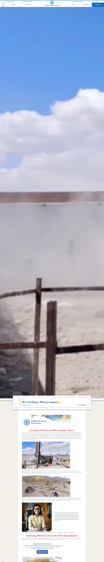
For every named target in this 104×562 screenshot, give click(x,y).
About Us (13, 4)
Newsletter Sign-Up (78, 1)
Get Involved (85, 4)
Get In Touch (28, 4)
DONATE (98, 4)
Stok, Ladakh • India (9, 1)
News (73, 4)
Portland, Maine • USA (27, 1)
